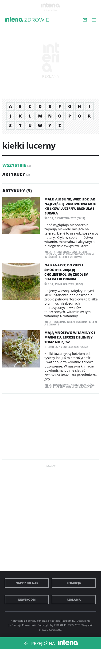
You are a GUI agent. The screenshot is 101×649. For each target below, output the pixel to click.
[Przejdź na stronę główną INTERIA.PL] (14, 19)
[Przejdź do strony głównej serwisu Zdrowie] (36, 20)
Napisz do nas (27, 583)
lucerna (60, 322)
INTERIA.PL (60, 625)
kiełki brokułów (66, 251)
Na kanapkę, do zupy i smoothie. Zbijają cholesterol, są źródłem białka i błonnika (66, 272)
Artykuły (13, 174)
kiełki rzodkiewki (56, 384)
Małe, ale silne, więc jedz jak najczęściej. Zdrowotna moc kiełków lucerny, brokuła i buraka (70, 206)
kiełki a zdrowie (70, 257)
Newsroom (27, 600)
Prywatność (29, 625)
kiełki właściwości (71, 254)
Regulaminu (68, 620)
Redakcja (73, 583)
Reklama (74, 600)
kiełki (48, 251)
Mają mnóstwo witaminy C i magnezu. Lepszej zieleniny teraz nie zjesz (69, 337)
